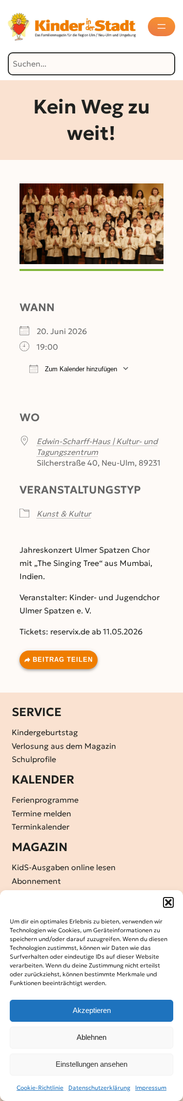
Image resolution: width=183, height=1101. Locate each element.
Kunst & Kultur (64, 513)
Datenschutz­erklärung (99, 1087)
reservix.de (70, 631)
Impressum (150, 1087)
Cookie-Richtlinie (40, 1087)
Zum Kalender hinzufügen (80, 369)
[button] (168, 902)
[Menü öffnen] (161, 26)
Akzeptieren (92, 1010)
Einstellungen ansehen (91, 1064)
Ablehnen (91, 1037)
